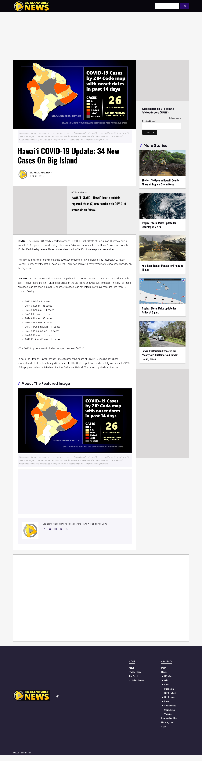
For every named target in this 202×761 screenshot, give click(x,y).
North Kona (169, 697)
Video (163, 726)
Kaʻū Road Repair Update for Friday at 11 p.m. (162, 267)
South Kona (169, 710)
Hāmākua (168, 676)
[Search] (184, 6)
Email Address (149, 121)
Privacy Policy (135, 672)
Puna (166, 701)
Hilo (166, 680)
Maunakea (169, 689)
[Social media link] (44, 529)
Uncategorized (167, 722)
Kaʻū (166, 684)
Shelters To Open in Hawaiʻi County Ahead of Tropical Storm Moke (160, 182)
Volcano (167, 714)
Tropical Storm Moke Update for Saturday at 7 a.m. (159, 225)
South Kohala (170, 705)
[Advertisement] (101, 36)
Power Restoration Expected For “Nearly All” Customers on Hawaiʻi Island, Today (160, 355)
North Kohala (170, 693)
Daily (163, 668)
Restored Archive (169, 718)
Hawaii (164, 672)
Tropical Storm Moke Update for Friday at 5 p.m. (159, 310)
